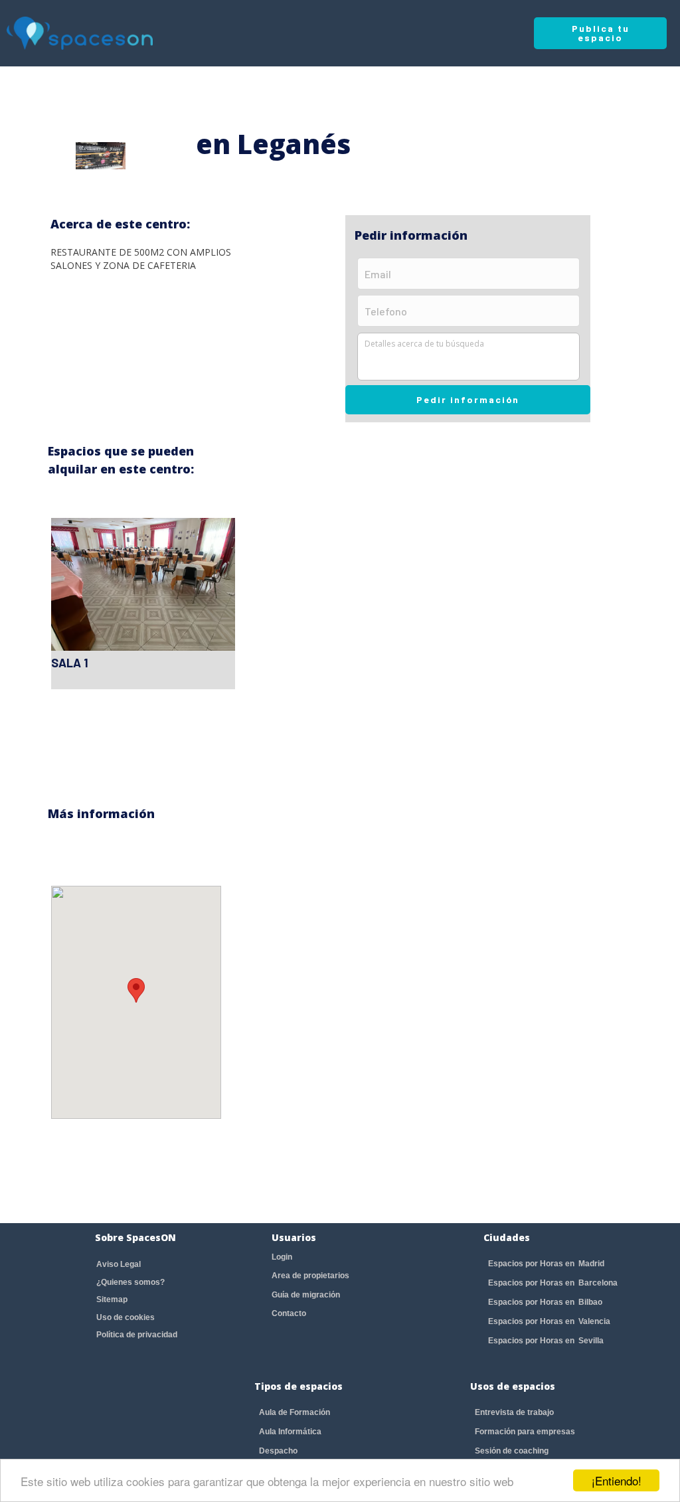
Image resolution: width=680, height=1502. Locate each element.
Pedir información (467, 399)
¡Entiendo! (616, 1480)
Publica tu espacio (601, 33)
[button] (136, 990)
